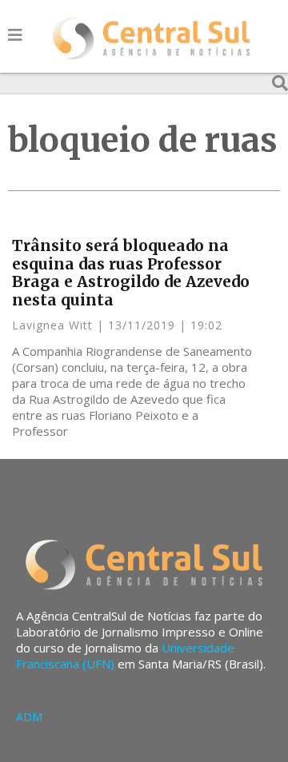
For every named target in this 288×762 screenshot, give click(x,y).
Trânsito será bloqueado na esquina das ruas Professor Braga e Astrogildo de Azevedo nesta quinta (131, 272)
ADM (29, 716)
